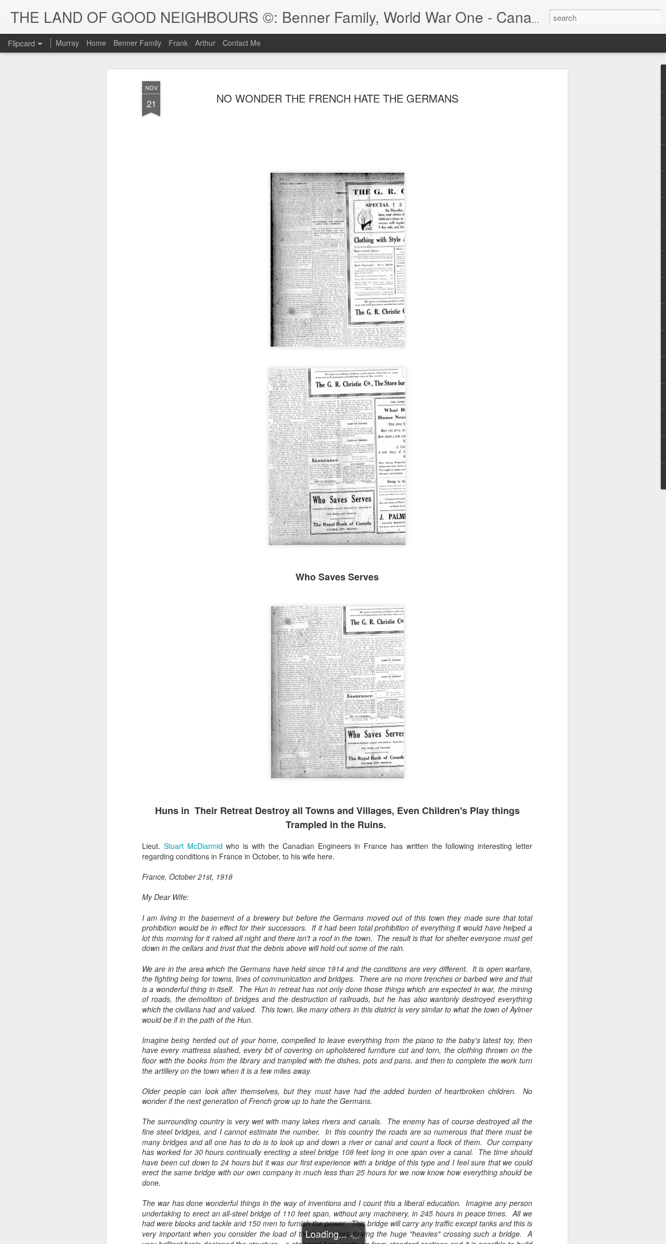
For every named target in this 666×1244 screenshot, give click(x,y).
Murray (67, 42)
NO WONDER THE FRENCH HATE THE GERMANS (337, 98)
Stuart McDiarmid (193, 846)
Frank (178, 42)
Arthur (205, 42)
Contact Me (242, 42)
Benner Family (137, 42)
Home (96, 42)
